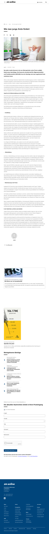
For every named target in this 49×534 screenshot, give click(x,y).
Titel (5, 424)
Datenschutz (21, 528)
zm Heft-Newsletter (33, 456)
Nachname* (6, 434)
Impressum (29, 528)
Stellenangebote (40, 509)
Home (6, 24)
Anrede (5, 418)
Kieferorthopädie (18, 514)
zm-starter (39, 504)
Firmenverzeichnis (29, 516)
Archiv (16, 504)
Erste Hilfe (6, 520)
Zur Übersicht (9, 245)
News (5, 504)
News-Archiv (6, 515)
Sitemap (34, 528)
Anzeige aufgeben (40, 516)
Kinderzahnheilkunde (19, 520)
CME (5, 518)
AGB (9, 528)
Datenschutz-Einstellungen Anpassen (11, 530)
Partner (5, 528)
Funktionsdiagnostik (29, 506)
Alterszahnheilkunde (19, 522)
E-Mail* (5, 413)
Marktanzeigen (28, 514)
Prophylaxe (28, 504)
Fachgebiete (17, 507)
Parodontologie (18, 509)
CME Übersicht (7, 522)
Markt (27, 512)
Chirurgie (16, 518)
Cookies (15, 528)
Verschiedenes (40, 514)
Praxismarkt (39, 512)
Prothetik (16, 516)
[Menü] (5, 2)
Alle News (6, 506)
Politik (5, 508)
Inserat (38, 507)
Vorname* (6, 429)
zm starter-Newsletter (22, 456)
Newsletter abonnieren (10, 450)
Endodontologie (18, 512)
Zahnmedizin (6, 513)
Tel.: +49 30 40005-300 (8, 494)
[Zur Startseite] (11, 2)
